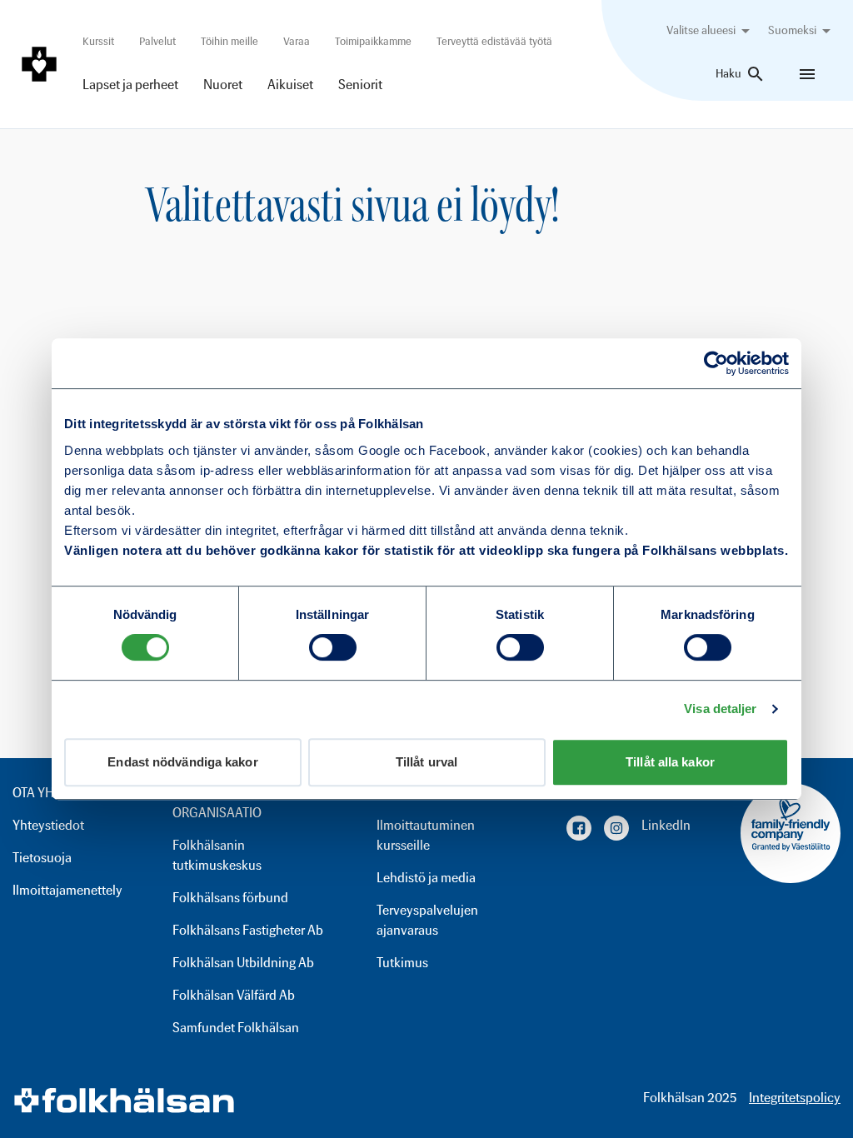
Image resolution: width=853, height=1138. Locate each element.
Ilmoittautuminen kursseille (426, 835)
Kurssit (98, 41)
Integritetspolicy (795, 1098)
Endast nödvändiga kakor (182, 762)
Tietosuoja (42, 858)
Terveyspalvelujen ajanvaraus (427, 920)
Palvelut (157, 41)
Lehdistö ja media (426, 878)
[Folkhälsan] (39, 64)
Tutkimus (402, 963)
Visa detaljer (720, 708)
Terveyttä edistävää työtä (494, 41)
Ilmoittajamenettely (67, 890)
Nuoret (222, 84)
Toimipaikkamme (373, 41)
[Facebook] (578, 828)
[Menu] (807, 74)
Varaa (296, 41)
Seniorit (360, 84)
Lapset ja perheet (130, 84)
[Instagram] (616, 828)
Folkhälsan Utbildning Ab (243, 963)
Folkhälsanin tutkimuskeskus (217, 855)
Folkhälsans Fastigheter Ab (247, 930)
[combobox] (711, 31)
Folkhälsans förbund (230, 898)
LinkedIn (666, 825)
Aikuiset (290, 84)
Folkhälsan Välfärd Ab (233, 995)
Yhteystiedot (48, 825)
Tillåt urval (426, 762)
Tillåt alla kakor (670, 762)
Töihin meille (229, 41)
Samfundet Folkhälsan (235, 1028)
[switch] (333, 647)
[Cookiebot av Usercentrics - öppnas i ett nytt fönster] (716, 363)
